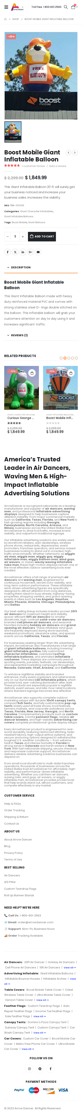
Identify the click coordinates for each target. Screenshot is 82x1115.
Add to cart (44, 236)
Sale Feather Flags (17, 1016)
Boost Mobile (19, 222)
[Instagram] (29, 1069)
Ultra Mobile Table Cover (53, 995)
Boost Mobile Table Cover (44, 990)
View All (68, 967)
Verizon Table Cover (19, 1000)
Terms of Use (13, 859)
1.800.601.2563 (46, 7)
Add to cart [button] (32, 373)
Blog (7, 846)
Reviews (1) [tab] (19, 335)
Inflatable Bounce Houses (22, 979)
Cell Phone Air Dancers (20, 967)
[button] (61, 358)
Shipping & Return (16, 817)
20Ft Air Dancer (34, 962)
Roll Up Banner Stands (19, 895)
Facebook (7, 252)
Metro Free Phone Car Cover (35, 1044)
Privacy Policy (13, 853)
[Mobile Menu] (7, 7)
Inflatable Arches (54, 979)
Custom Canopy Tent (51, 1027)
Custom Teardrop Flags (20, 889)
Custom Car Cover (36, 1039)
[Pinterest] (40, 1069)
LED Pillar (10, 882)
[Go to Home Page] (5, 19)
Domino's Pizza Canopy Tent (47, 1022)
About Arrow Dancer (18, 840)
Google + (30, 252)
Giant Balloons (36, 222)
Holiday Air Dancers (61, 962)
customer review (33, 166)
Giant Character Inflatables (36, 211)
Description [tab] (20, 267)
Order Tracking (14, 810)
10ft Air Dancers (50, 967)
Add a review (57, 166)
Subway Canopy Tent (19, 1027)
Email (38, 252)
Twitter (15, 252)
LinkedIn (23, 252)
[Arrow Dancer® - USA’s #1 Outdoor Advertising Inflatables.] (17, 7)
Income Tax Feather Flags (53, 1011)
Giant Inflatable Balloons (18, 216)
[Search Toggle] (65, 7)
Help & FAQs (12, 804)
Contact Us (11, 824)
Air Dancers (12, 875)
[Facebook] (50, 1069)
